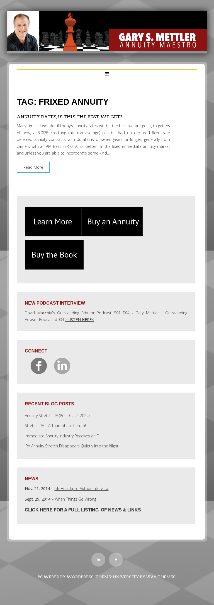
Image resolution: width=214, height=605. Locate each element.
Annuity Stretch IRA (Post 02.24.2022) (57, 415)
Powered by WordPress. (66, 577)
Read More (33, 167)
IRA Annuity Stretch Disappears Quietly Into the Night (71, 446)
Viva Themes (161, 577)
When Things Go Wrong (75, 499)
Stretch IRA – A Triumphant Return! (55, 425)
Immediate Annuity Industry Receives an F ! (63, 436)
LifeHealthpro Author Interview (81, 488)
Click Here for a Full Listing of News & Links (83, 510)
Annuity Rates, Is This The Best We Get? (69, 116)
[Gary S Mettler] (107, 49)
